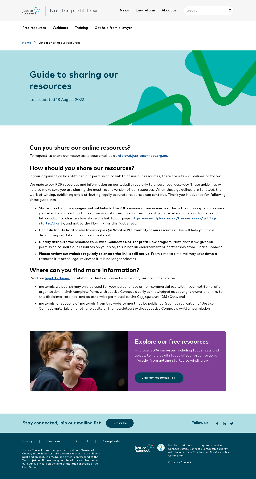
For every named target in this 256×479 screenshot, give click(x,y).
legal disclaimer (57, 278)
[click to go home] (59, 11)
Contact (82, 441)
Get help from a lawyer (113, 28)
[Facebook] (217, 423)
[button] (208, 10)
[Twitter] (232, 423)
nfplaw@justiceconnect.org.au (142, 156)
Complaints (111, 441)
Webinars (60, 28)
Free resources (34, 28)
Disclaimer (54, 441)
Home (26, 42)
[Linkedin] (224, 423)
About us (169, 10)
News (124, 10)
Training (81, 28)
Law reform (145, 10)
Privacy (27, 441)
